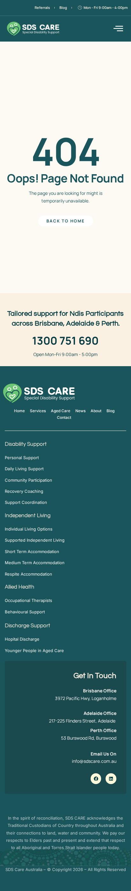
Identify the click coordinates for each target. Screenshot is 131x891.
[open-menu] (119, 28)
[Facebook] (96, 778)
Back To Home (65, 221)
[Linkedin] (111, 778)
